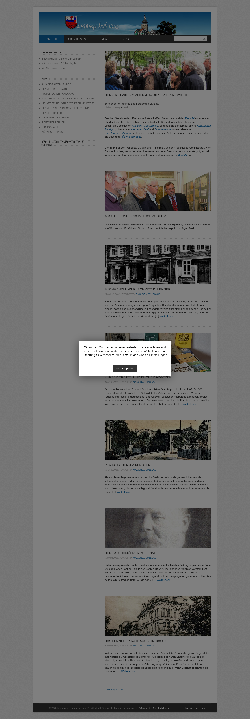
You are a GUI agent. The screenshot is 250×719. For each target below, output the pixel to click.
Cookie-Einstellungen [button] (153, 355)
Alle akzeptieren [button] (125, 368)
